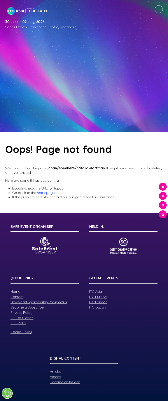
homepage (46, 192)
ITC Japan (97, 307)
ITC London (98, 302)
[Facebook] (163, 187)
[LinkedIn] (163, 205)
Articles (55, 371)
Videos (55, 376)
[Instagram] (163, 214)
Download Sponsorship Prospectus (38, 302)
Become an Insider (65, 382)
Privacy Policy (21, 312)
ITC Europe (98, 297)
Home (15, 291)
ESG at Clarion (21, 318)
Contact (16, 297)
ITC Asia (95, 291)
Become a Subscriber (27, 307)
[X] (163, 196)
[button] (159, 9)
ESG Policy (18, 323)
